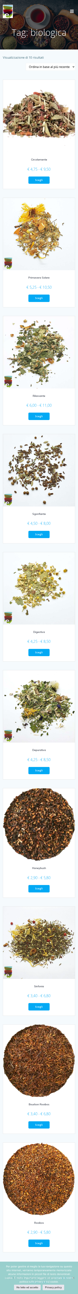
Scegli (39, 180)
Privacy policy (53, 1287)
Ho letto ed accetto (27, 1287)
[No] (73, 1278)
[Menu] (72, 11)
